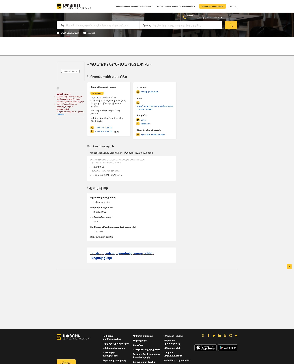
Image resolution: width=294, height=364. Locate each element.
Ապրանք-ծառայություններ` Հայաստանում (133, 6)
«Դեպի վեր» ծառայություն (110, 354)
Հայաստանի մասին (144, 361)
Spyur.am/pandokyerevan (153, 134)
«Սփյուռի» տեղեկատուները (112, 337)
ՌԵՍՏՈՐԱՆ (98, 167)
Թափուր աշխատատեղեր (173, 354)
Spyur (143, 119)
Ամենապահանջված (114, 348)
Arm (231, 6)
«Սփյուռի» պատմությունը (172, 342)
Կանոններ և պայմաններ (177, 360)
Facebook (145, 123)
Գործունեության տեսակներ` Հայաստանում (176, 6)
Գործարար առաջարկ (114, 360)
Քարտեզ (98, 93)
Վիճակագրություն (143, 335)
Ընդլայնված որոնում (209, 17)
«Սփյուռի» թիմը (172, 348)
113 (189, 17)
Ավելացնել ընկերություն (212, 6)
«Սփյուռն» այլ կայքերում (146, 349)
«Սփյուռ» (60, 114)
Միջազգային (140, 340)
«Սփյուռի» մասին (173, 335)
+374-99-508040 (107, 131)
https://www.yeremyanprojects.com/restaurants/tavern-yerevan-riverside (154, 107)
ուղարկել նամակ (149, 91)
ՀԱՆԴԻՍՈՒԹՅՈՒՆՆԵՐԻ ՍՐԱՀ (107, 175)
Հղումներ (138, 344)
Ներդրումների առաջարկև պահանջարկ (146, 356)
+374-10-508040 (103, 127)
